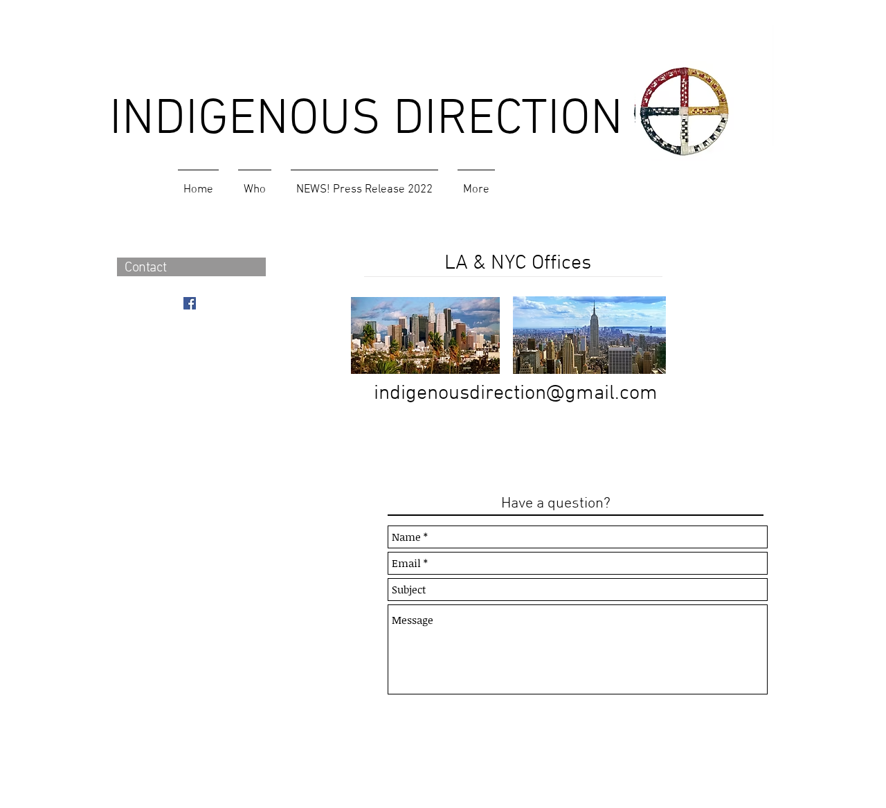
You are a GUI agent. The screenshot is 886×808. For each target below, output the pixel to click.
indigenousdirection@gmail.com (516, 393)
